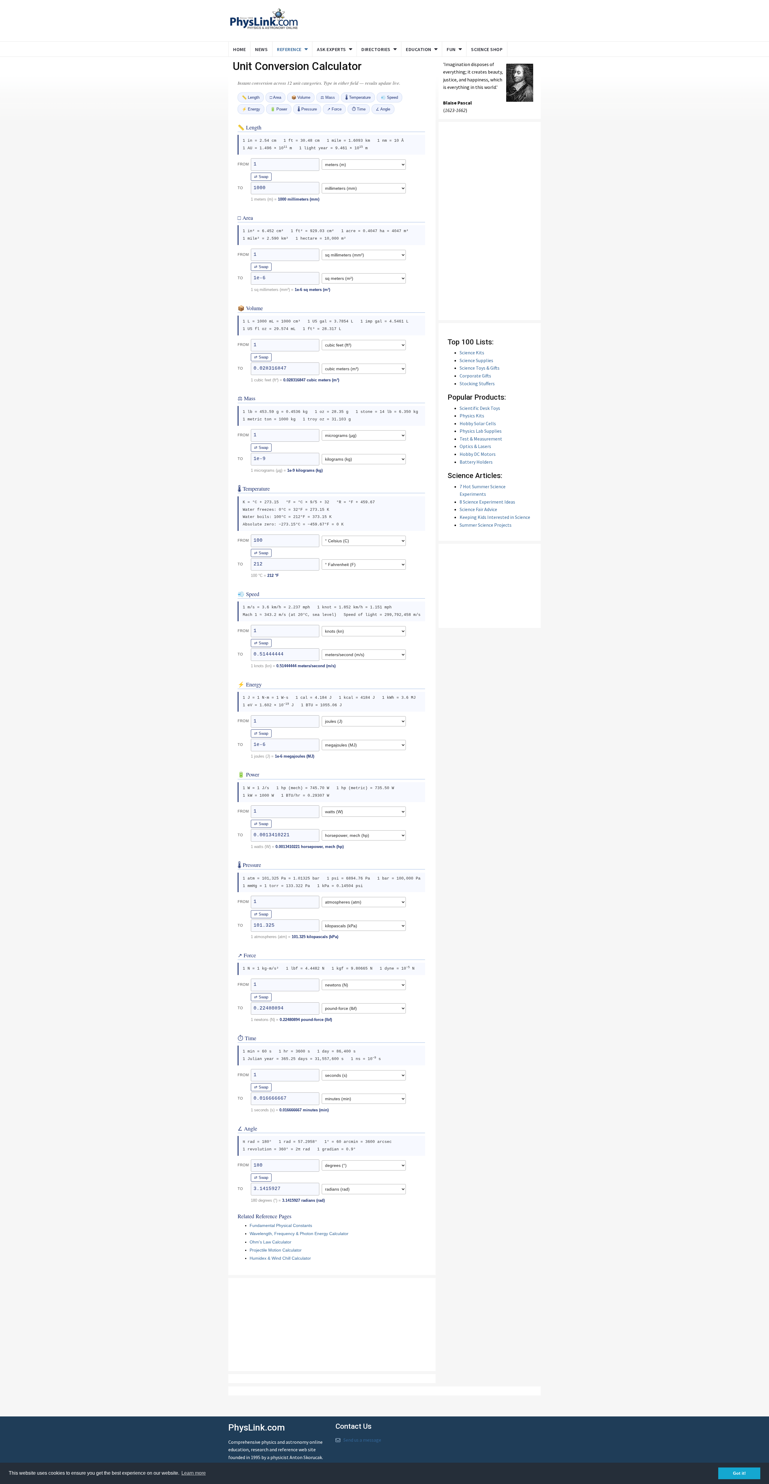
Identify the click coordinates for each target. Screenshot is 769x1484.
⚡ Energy (251, 109)
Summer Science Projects (486, 525)
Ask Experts (331, 49)
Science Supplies (476, 360)
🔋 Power (278, 109)
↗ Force (334, 109)
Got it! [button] (739, 1473)
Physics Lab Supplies (481, 431)
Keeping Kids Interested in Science (495, 517)
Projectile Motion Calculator (276, 1250)
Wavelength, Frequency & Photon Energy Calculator (299, 1233)
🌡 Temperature (358, 97)
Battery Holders (476, 462)
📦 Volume (300, 97)
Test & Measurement (481, 439)
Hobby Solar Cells (478, 423)
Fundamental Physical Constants (281, 1225)
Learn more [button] (193, 1473)
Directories (376, 49)
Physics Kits (472, 416)
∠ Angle (383, 109)
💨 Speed (389, 97)
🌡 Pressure (307, 109)
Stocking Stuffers (477, 383)
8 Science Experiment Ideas (487, 502)
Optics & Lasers (475, 446)
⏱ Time (359, 109)
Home (239, 49)
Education (418, 49)
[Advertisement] (418, 19)
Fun (451, 49)
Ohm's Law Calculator (270, 1242)
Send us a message (362, 1440)
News (261, 49)
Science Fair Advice (478, 509)
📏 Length (251, 97)
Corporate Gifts (475, 376)
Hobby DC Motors (478, 454)
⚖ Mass (328, 97)
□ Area (275, 97)
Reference (289, 49)
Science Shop (487, 49)
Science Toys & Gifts (480, 368)
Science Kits (472, 353)
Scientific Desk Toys (480, 408)
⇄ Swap (261, 176)
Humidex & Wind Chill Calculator (280, 1258)
